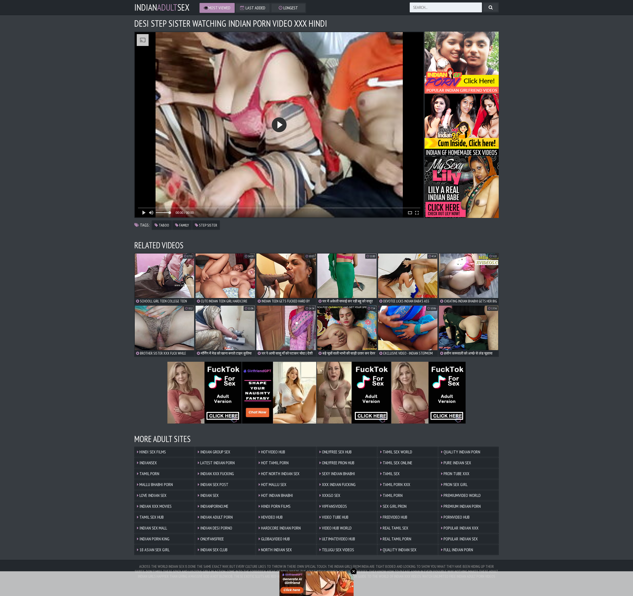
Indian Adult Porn (216, 517)
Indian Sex (209, 495)
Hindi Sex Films (152, 452)
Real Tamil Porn (396, 539)
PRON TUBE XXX (456, 473)
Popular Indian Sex (460, 539)
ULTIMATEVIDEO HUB (338, 539)
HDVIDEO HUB (271, 517)
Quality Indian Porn (461, 452)
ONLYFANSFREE (211, 539)
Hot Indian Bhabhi (276, 495)
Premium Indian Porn (462, 506)
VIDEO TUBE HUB (334, 517)
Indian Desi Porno (215, 528)
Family (184, 225)
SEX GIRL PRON (394, 506)
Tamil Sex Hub (151, 517)
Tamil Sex (391, 473)
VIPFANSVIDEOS (334, 506)
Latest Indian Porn (217, 463)
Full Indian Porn (458, 550)
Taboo (163, 225)
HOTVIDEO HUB (272, 452)
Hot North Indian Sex (279, 473)
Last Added (255, 8)
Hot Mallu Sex (273, 484)
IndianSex (161, 7)
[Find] (491, 7)
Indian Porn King (153, 539)
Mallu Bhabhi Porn (155, 484)
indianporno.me (213, 506)
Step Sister (207, 225)
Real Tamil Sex (395, 528)
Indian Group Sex (214, 452)
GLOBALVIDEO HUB (275, 539)
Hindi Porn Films (275, 506)
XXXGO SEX (330, 495)
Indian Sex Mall (152, 528)
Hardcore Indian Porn (280, 528)
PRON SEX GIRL (455, 484)
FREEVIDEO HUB (394, 517)
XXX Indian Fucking (338, 484)
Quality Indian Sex (399, 550)
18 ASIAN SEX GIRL (154, 550)
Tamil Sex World (397, 452)
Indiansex (147, 463)
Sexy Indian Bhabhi (338, 473)
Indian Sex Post (213, 484)
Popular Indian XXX (460, 528)
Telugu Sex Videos (337, 550)
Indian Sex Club (213, 550)
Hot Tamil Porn (274, 463)
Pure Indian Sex (457, 463)
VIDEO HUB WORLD (336, 528)
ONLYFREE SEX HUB (336, 452)
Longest (290, 8)
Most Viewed (219, 8)
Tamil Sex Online (397, 463)
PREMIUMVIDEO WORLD (462, 495)
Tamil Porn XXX (396, 484)
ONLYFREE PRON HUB (337, 463)
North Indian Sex (276, 550)
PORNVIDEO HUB (456, 517)
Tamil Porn (148, 473)
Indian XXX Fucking (216, 473)
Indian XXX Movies (155, 506)
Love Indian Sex (152, 495)
